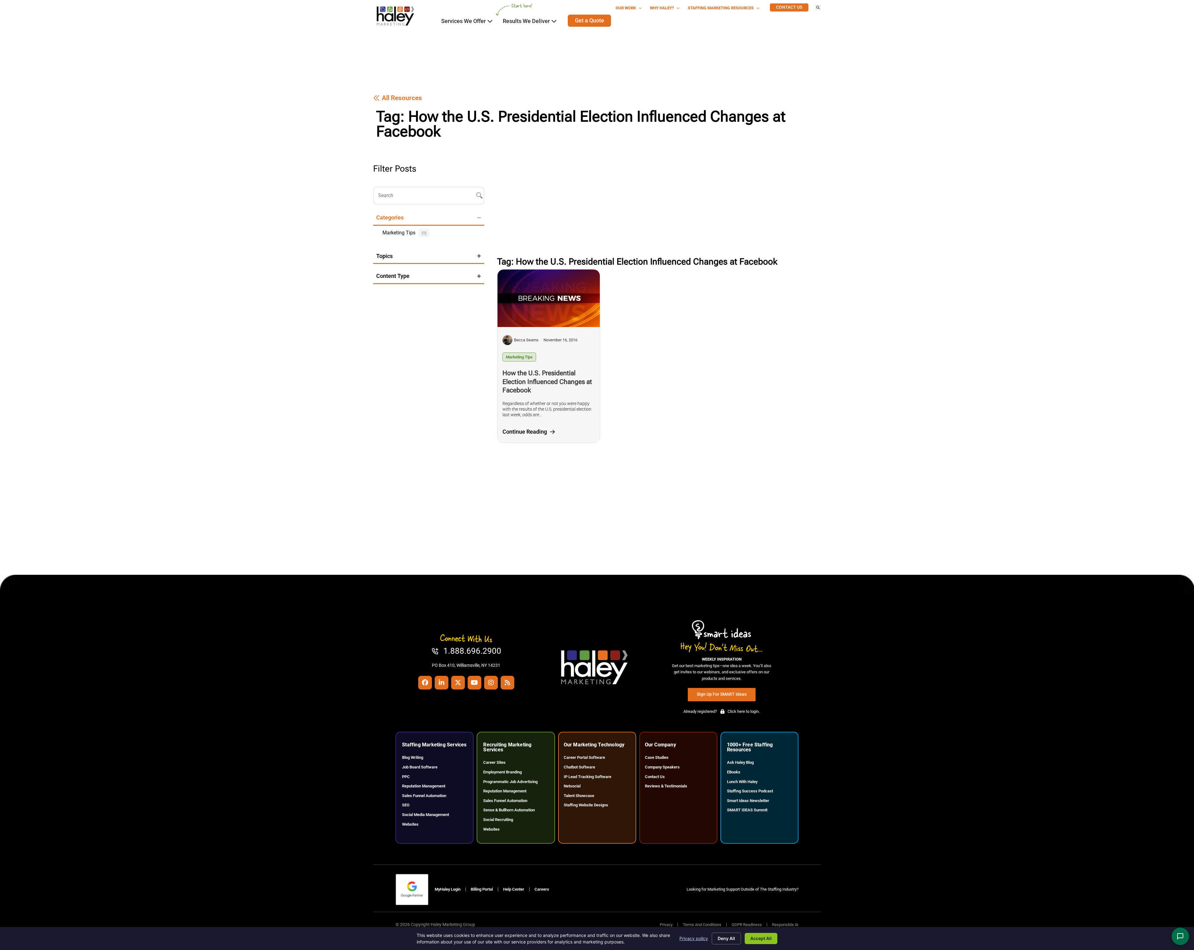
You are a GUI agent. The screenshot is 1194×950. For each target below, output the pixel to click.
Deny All (726, 938)
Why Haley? (662, 8)
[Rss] (507, 682)
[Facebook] (425, 682)
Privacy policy (693, 938)
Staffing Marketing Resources (721, 8)
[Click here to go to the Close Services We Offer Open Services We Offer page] (490, 21)
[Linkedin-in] (441, 682)
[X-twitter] (458, 682)
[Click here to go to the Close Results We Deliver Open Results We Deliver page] (554, 21)
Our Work (626, 8)
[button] (818, 7)
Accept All (761, 938)
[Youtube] (474, 682)
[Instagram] (491, 682)
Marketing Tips (519, 357)
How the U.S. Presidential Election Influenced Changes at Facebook (547, 381)
